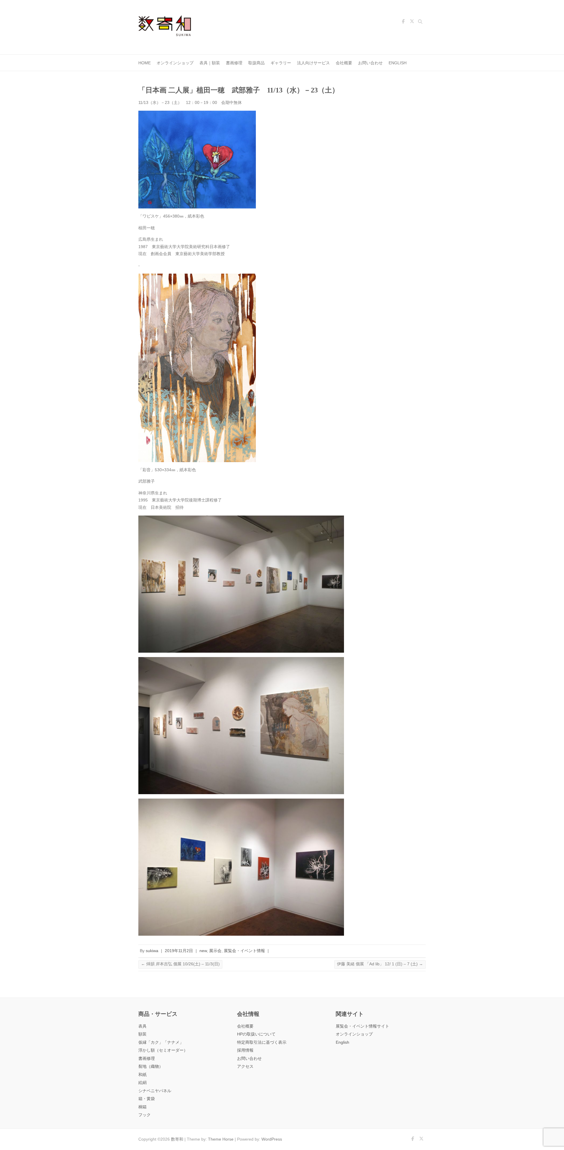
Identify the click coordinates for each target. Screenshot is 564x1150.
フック (144, 1115)
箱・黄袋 (146, 1099)
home (144, 62)
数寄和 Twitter (411, 22)
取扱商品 (256, 62)
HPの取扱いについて (256, 1034)
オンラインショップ (175, 62)
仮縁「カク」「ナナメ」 (161, 1042)
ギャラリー (281, 62)
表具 (142, 1026)
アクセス (245, 1066)
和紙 (142, 1074)
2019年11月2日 (179, 951)
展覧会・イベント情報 (244, 951)
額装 (142, 1034)
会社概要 (344, 62)
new (203, 951)
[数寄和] (167, 27)
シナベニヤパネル (154, 1091)
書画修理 (234, 62)
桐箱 (142, 1107)
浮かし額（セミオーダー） (163, 1050)
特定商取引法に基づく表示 (261, 1042)
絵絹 (142, 1082)
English (398, 62)
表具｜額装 (209, 62)
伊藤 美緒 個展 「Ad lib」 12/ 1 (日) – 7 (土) (380, 964)
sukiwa (152, 951)
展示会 (215, 951)
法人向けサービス (313, 62)
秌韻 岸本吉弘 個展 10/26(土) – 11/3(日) (180, 964)
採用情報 (245, 1050)
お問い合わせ (370, 62)
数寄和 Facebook (403, 22)
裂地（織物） (150, 1066)
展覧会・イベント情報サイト (362, 1026)
